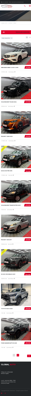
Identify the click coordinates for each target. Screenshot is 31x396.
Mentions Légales (5, 373)
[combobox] (7, 38)
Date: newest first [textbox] (6, 38)
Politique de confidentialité (7, 372)
